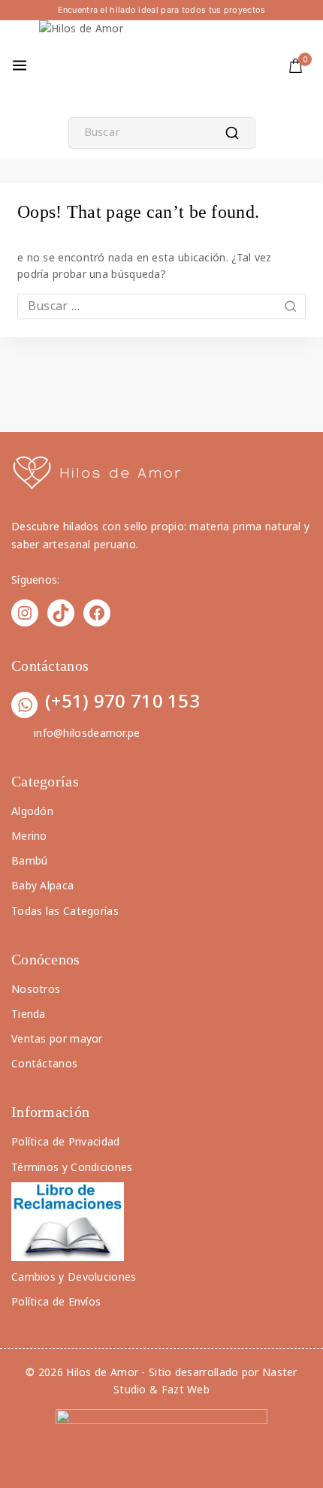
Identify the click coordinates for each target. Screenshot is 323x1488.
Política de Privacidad (65, 1141)
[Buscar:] (161, 306)
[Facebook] (96, 612)
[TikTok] (60, 612)
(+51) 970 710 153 (122, 700)
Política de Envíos (56, 1301)
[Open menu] (19, 65)
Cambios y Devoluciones (74, 1276)
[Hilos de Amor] (84, 65)
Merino (29, 836)
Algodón (32, 811)
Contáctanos (44, 1063)
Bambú (29, 860)
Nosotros (35, 989)
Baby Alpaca (42, 885)
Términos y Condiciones (72, 1167)
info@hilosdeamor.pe (87, 733)
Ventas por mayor (57, 1038)
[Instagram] (24, 612)
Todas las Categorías (65, 911)
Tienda (28, 1014)
